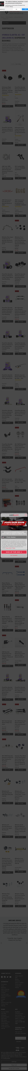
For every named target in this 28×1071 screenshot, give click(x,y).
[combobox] (3, 537)
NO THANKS (14, 555)
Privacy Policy (9, 548)
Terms (14, 548)
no (16, 9)
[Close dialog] (26, 515)
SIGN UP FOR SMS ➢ (14, 552)
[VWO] (5, 9)
